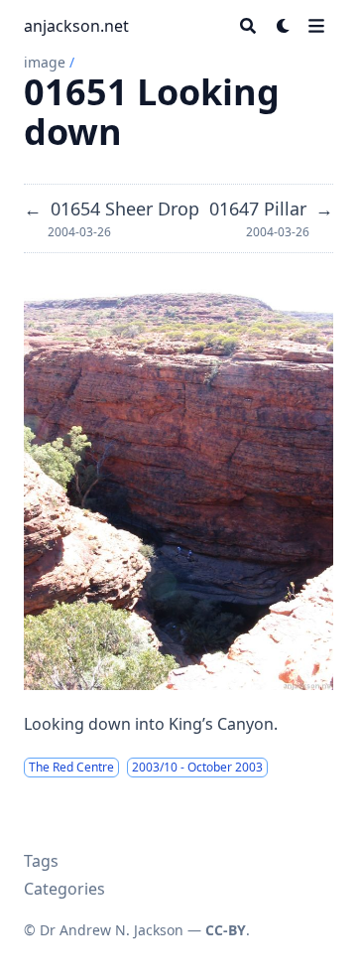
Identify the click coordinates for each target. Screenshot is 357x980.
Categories (64, 889)
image (44, 62)
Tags (41, 861)
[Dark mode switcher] (284, 26)
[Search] (248, 26)
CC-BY (225, 929)
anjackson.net (76, 26)
